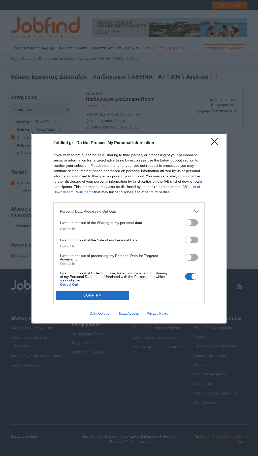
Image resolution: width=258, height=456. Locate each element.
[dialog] (129, 228)
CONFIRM (92, 295)
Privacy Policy (158, 313)
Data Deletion (100, 313)
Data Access (129, 313)
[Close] (216, 143)
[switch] (191, 222)
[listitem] (129, 211)
